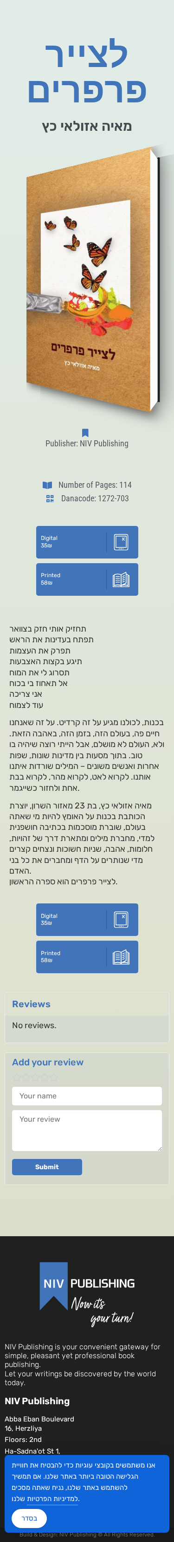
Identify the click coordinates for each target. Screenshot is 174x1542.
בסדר (29, 1518)
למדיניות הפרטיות (52, 1499)
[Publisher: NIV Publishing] (87, 433)
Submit (47, 1167)
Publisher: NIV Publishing (87, 443)
